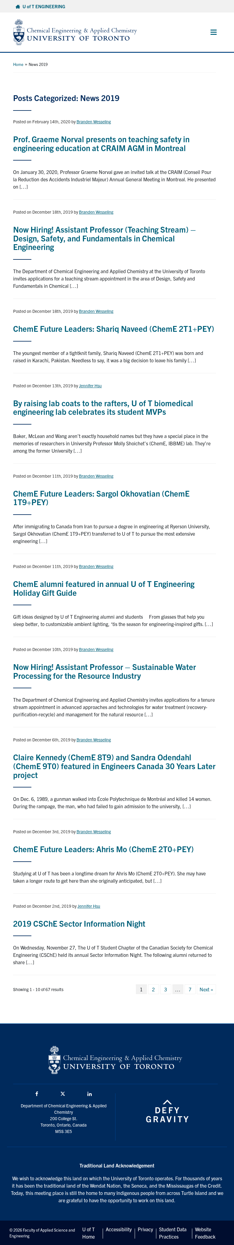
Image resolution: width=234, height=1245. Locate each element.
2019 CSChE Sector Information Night (79, 923)
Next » (206, 989)
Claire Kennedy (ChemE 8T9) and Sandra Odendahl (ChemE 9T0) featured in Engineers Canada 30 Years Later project (114, 765)
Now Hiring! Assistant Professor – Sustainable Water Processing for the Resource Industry (104, 670)
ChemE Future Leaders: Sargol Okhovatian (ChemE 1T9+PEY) (101, 497)
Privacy (145, 1229)
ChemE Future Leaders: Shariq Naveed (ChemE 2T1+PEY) (113, 328)
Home (18, 64)
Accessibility (119, 1229)
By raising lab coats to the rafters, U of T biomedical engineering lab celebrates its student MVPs (103, 407)
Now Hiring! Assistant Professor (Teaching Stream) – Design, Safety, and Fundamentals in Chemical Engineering (104, 238)
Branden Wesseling (93, 121)
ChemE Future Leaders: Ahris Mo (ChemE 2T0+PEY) (103, 849)
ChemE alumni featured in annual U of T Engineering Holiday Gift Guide (103, 587)
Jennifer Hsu (90, 385)
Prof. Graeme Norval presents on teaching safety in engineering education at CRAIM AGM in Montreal (101, 143)
